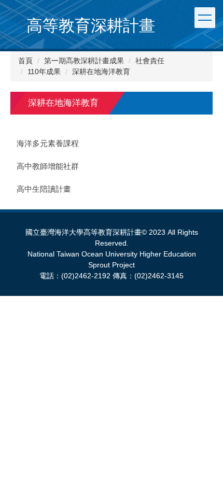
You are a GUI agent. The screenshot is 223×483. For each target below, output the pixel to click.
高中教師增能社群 (48, 166)
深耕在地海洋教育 (101, 71)
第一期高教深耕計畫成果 (84, 60)
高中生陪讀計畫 (44, 189)
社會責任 (149, 60)
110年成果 (44, 71)
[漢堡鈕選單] (204, 17)
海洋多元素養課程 (48, 143)
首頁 (25, 60)
